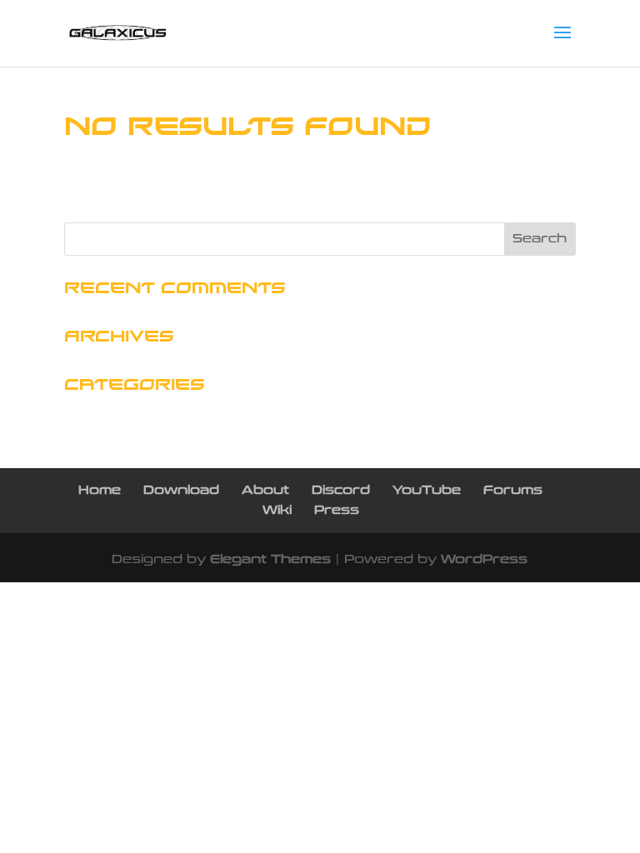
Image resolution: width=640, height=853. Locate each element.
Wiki (277, 510)
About (265, 490)
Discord (341, 490)
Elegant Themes (270, 559)
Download (181, 490)
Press (336, 510)
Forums (512, 490)
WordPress (484, 559)
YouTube (426, 490)
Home (99, 490)
